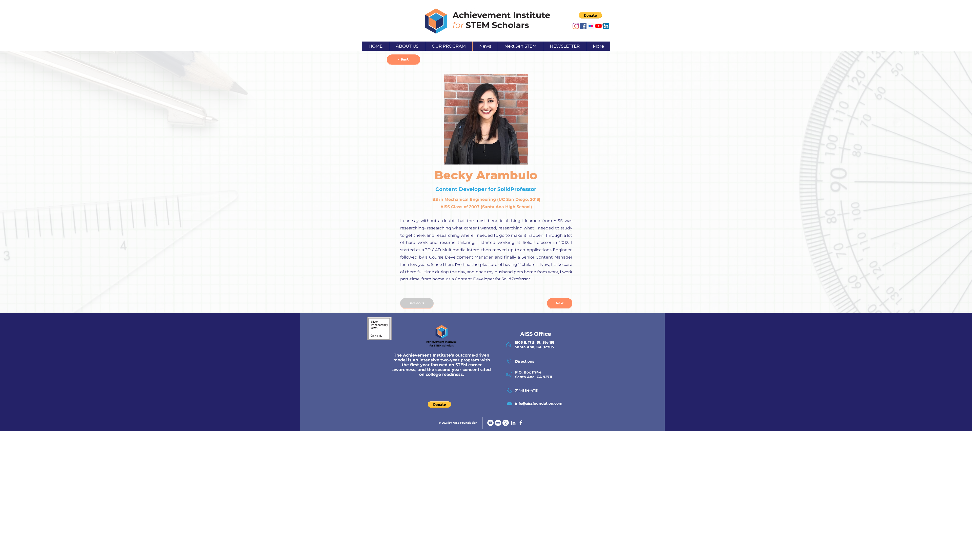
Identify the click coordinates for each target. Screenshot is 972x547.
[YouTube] (490, 423)
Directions (524, 361)
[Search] (604, 25)
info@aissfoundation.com (538, 403)
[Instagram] (576, 26)
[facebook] (521, 423)
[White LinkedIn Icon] (513, 423)
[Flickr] (498, 423)
